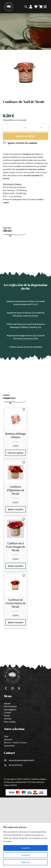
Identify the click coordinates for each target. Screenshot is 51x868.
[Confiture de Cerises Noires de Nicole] (15, 585)
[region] (25, 845)
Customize (25, 855)
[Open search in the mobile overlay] (22, 6)
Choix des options (15, 452)
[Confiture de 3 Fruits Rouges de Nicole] (15, 528)
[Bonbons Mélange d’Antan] (15, 419)
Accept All (25, 848)
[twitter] (19, 688)
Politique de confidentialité (15, 782)
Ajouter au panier (25, 136)
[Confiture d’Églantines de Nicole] (15, 472)
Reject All (25, 862)
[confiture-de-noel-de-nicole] (25, 73)
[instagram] (12, 688)
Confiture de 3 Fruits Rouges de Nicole (15, 547)
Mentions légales (39, 779)
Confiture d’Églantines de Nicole (15, 490)
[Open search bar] (26, 6)
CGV (29, 782)
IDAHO (14, 785)
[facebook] (6, 688)
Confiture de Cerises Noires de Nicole (15, 603)
